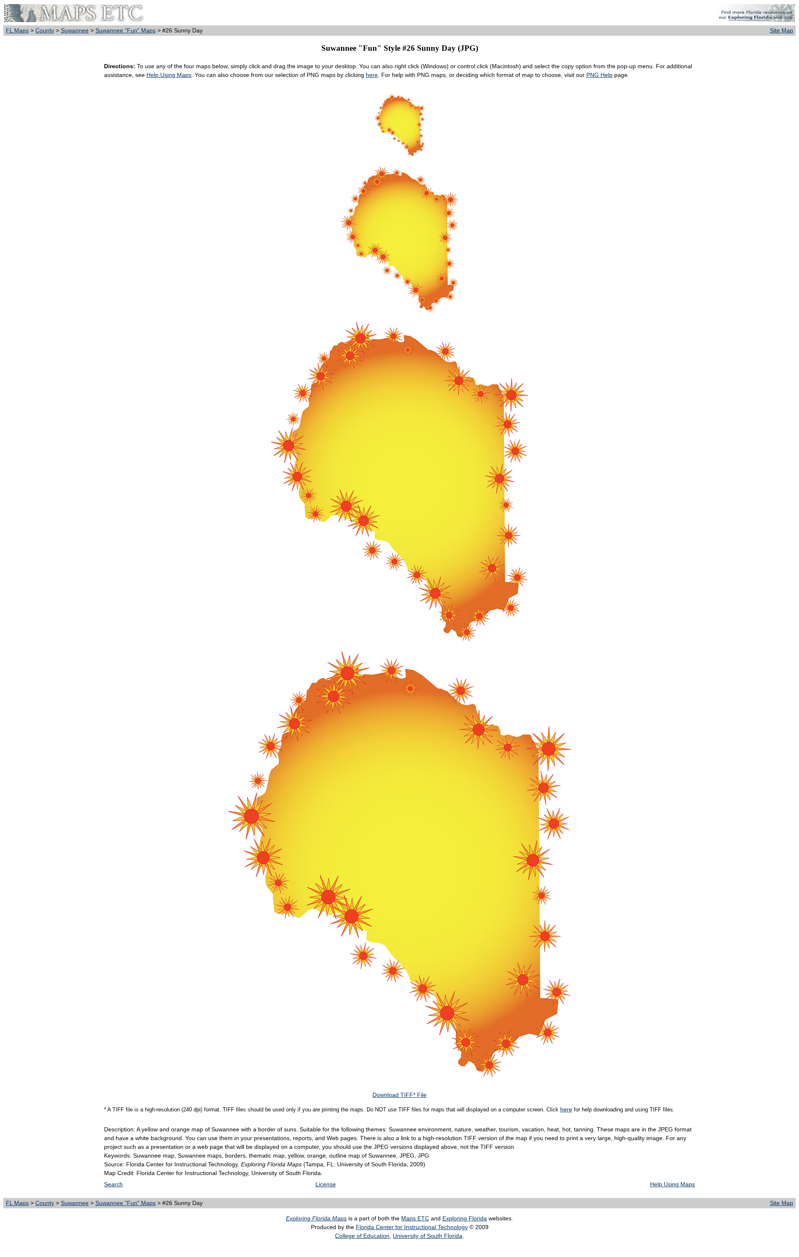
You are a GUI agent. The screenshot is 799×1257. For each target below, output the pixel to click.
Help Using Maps (168, 75)
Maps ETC (415, 1218)
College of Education (362, 1235)
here (372, 75)
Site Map (781, 30)
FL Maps (17, 30)
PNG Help (599, 75)
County (44, 30)
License (325, 1184)
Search (113, 1184)
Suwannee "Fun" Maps (125, 30)
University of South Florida (427, 1235)
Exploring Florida (464, 1218)
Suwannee (75, 30)
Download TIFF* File (399, 1094)
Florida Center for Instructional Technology (412, 1227)
